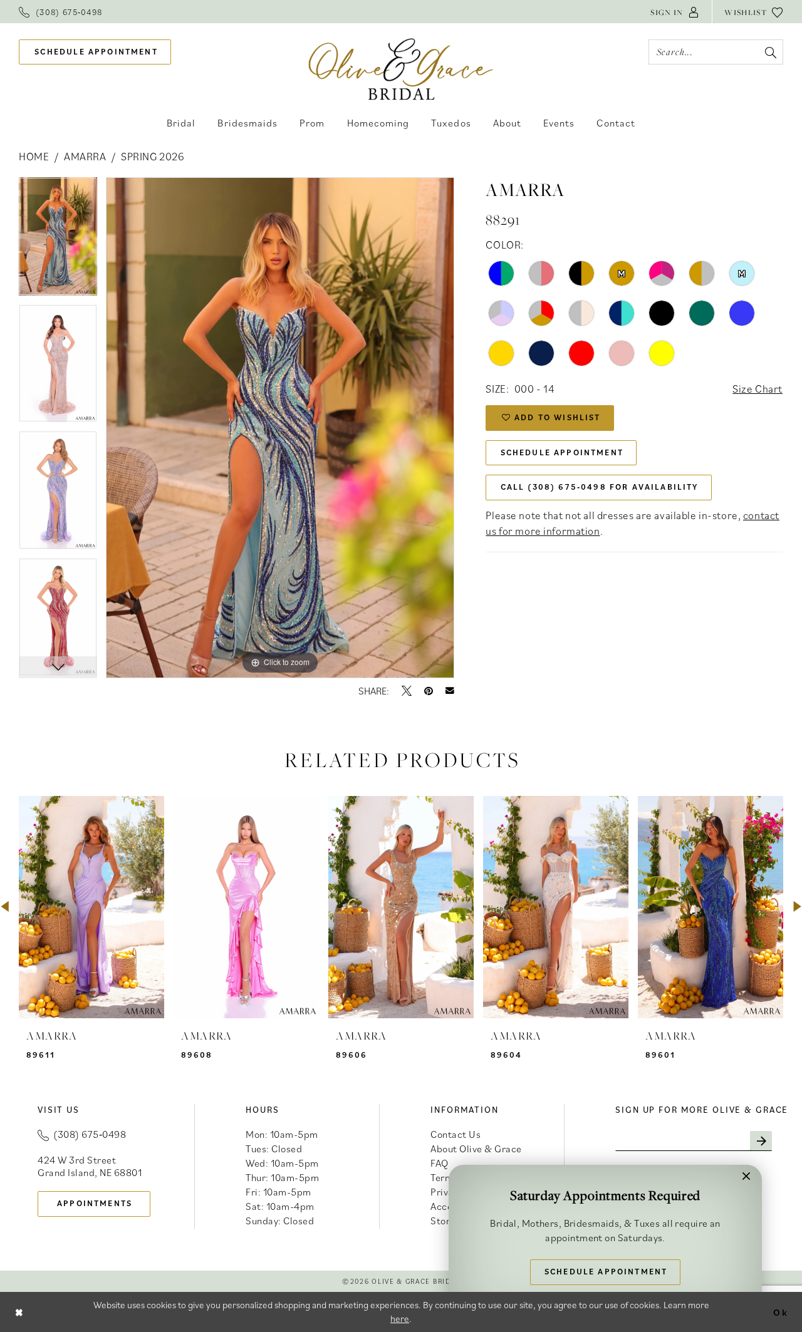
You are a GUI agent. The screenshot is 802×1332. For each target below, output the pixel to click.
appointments (94, 1203)
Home (34, 156)
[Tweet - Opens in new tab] (407, 691)
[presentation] (91, 907)
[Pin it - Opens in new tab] (428, 691)
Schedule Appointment (562, 452)
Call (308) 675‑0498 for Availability (600, 487)
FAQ (439, 1163)
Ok (780, 1312)
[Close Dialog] (19, 1312)
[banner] (401, 69)
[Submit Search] (770, 52)
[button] (675, 11)
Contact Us (455, 1134)
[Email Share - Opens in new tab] (449, 690)
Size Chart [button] (757, 389)
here (399, 1318)
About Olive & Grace (476, 1148)
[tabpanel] (58, 240)
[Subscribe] (761, 1141)
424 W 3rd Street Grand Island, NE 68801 (90, 1166)
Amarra (85, 156)
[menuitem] (60, 11)
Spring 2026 (152, 156)
